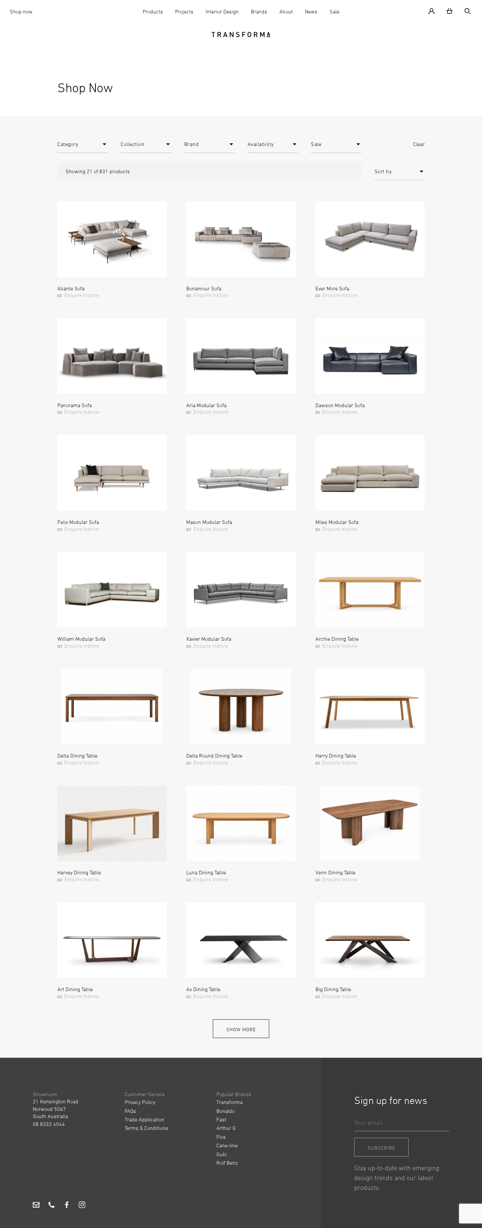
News (311, 11)
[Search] (465, 10)
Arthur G (226, 1128)
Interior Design (222, 11)
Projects (184, 11)
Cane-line (227, 1145)
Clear (419, 144)
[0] (449, 10)
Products (153, 11)
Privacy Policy (140, 1102)
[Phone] (51, 1206)
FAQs (130, 1111)
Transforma (229, 1102)
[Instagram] (82, 1206)
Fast (221, 1119)
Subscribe (381, 1148)
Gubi (221, 1154)
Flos (221, 1137)
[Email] (36, 1206)
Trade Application (144, 1119)
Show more (241, 1029)
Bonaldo (225, 1111)
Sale (334, 11)
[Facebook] (66, 1206)
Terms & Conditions (146, 1128)
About (286, 11)
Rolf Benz (227, 1163)
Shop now (21, 11)
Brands (259, 11)
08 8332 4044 (49, 1124)
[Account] (434, 10)
